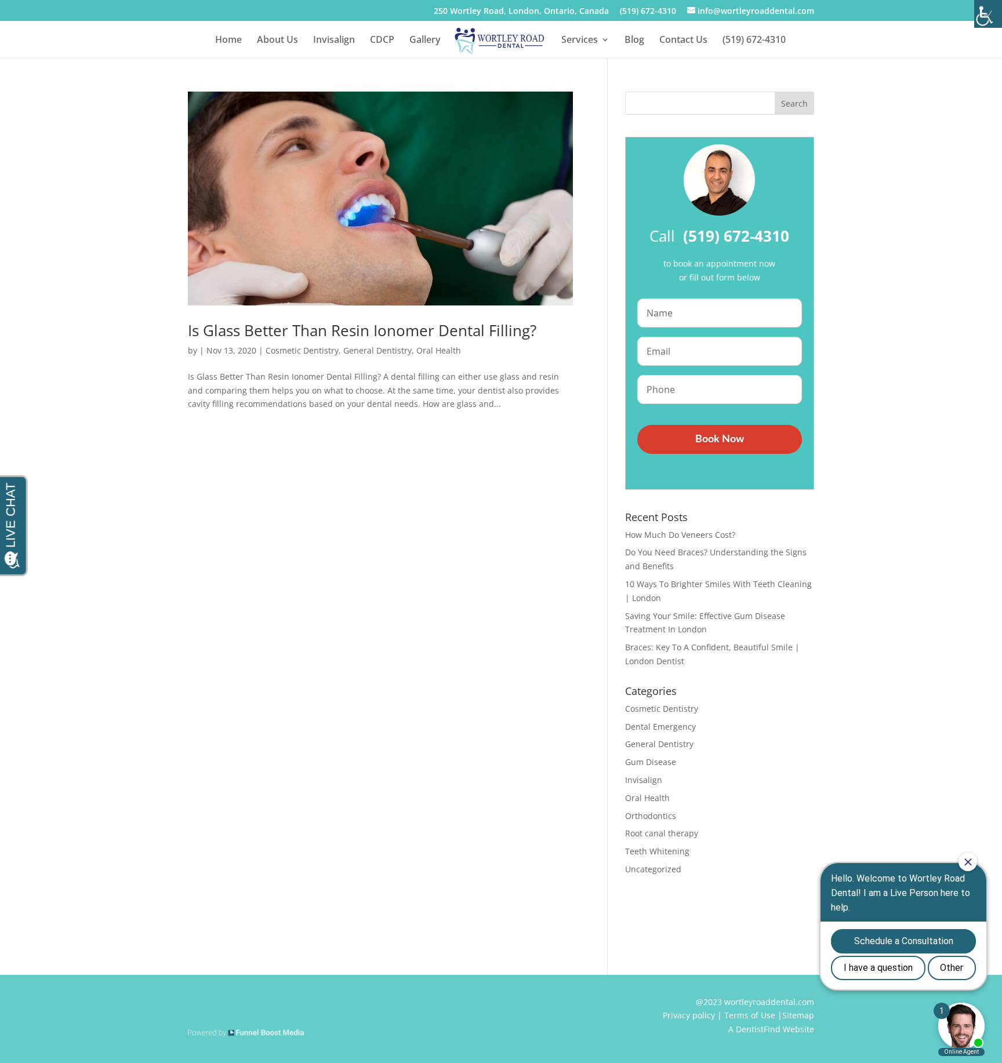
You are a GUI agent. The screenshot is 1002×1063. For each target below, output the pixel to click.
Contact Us (683, 40)
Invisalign (334, 40)
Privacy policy (689, 1015)
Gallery (425, 40)
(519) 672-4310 (648, 11)
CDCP (382, 40)
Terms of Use (749, 1015)
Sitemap (798, 1015)
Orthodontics (650, 815)
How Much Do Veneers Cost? (680, 534)
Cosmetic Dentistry (302, 350)
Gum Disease (650, 761)
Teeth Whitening (657, 851)
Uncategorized (653, 869)
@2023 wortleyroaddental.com (755, 1001)
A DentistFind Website (771, 1029)
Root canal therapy (661, 833)
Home (228, 40)
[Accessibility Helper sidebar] (988, 14)
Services (579, 40)
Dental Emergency (660, 726)
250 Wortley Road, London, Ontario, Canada (521, 11)
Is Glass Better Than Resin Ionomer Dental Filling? (362, 330)
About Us (277, 40)
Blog (634, 40)
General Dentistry (377, 350)
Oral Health (438, 350)
